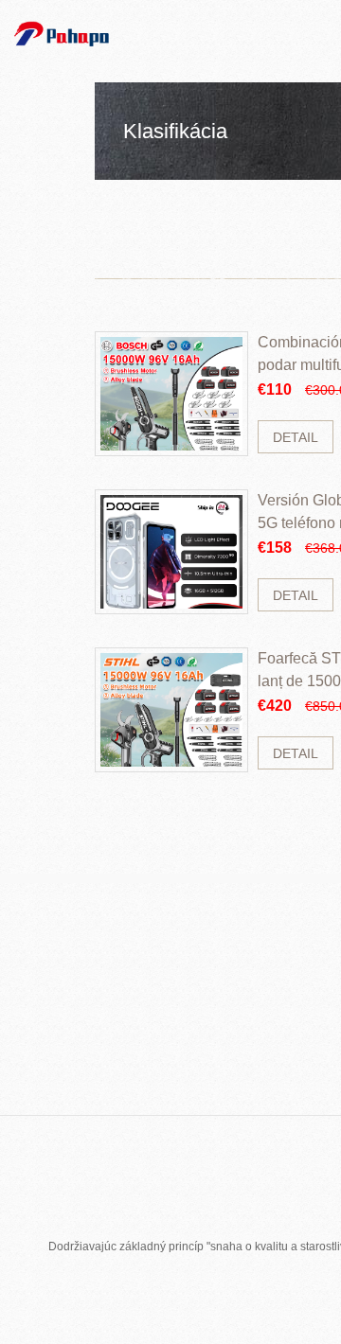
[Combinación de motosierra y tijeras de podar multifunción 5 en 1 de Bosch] (171, 394)
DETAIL (295, 437)
